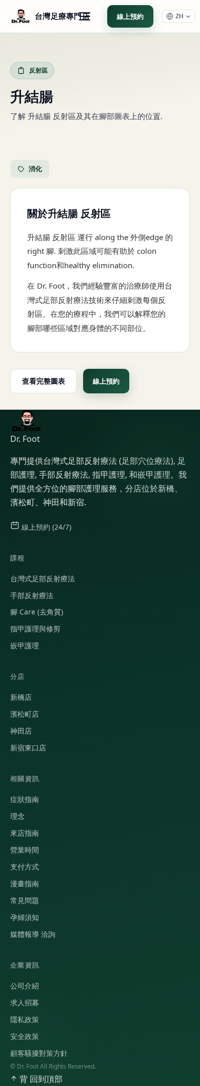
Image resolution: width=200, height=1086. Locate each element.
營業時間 (24, 850)
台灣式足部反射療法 (42, 578)
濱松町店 (24, 714)
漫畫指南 (24, 883)
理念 (17, 816)
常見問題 (24, 900)
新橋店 (21, 697)
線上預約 (130, 16)
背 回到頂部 (40, 1078)
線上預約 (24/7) (45, 527)
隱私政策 (24, 1019)
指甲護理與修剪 (35, 628)
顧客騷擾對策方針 (39, 1053)
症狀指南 (24, 799)
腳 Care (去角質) (36, 612)
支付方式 (24, 866)
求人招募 (24, 1002)
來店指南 (24, 833)
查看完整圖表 (43, 381)
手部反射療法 (31, 595)
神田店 (21, 731)
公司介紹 (24, 985)
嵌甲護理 (24, 645)
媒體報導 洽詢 (32, 934)
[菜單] (84, 16)
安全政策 (24, 1036)
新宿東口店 (28, 747)
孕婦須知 (24, 917)
